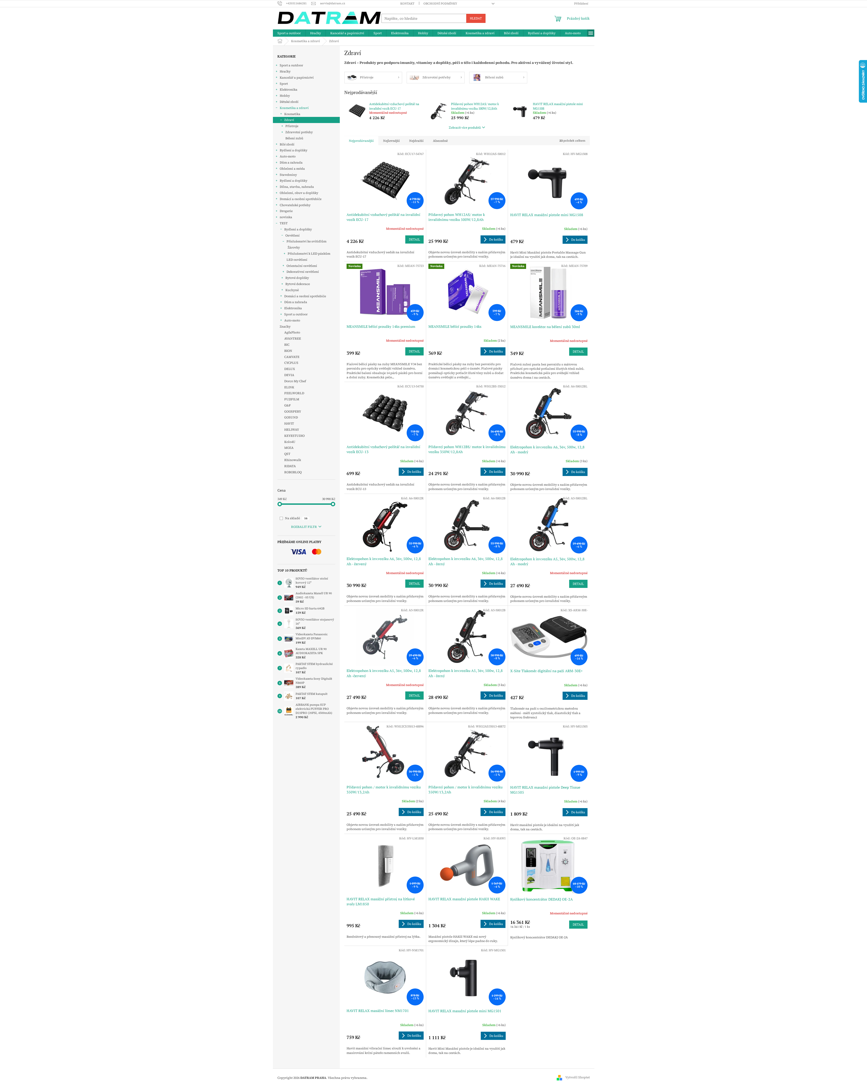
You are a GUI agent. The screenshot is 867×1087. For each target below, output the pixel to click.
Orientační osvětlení (302, 265)
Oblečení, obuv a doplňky (299, 193)
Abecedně (440, 140)
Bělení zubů (294, 138)
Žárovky (294, 247)
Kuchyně (292, 290)
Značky (285, 326)
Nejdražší (416, 140)
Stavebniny (288, 174)
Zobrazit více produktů (465, 127)
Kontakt (407, 3)
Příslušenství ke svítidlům (306, 241)
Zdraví (289, 120)
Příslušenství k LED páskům (309, 253)
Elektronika (288, 89)
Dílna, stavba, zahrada (297, 186)
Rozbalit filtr (304, 526)
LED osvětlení (297, 259)
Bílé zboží (287, 144)
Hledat (476, 18)
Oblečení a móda (292, 168)
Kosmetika (292, 114)
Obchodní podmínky (440, 3)
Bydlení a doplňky (293, 150)
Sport (284, 83)
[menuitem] (289, 33)
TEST (284, 223)
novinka (286, 217)
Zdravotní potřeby (299, 132)
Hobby (285, 95)
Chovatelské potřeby (295, 205)
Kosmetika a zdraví (294, 108)
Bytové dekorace (297, 284)
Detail (414, 239)
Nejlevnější (391, 140)
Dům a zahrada (291, 162)
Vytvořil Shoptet (577, 1077)
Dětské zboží (289, 101)
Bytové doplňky (297, 277)
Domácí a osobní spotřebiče (300, 199)
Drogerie (286, 211)
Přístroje (291, 126)
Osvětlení (292, 235)
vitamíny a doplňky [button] (433, 62)
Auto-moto (288, 156)
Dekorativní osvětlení (303, 271)
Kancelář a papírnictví (297, 77)
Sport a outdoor (291, 65)
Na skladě (296, 518)
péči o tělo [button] (461, 62)
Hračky (285, 71)
